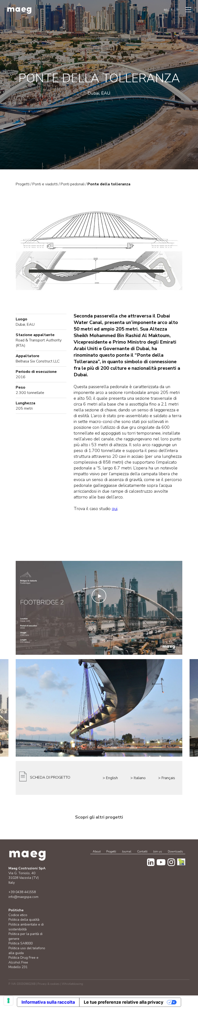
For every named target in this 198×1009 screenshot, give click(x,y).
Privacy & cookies (48, 984)
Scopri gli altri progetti (99, 817)
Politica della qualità (23, 919)
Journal (126, 851)
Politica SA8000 (20, 943)
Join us (157, 851)
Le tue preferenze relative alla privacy (123, 1002)
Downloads (175, 851)
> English (110, 778)
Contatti (142, 851)
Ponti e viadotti (45, 184)
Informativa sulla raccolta (48, 1002)
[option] (99, 708)
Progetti (111, 851)
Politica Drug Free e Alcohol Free (23, 960)
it (171, 9)
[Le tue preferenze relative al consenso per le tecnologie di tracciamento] (8, 1000)
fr (178, 9)
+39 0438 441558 (22, 892)
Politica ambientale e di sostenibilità (26, 927)
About (97, 851)
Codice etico (17, 915)
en (166, 9)
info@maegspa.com (23, 897)
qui (114, 509)
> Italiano (138, 778)
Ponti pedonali (73, 184)
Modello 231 (18, 967)
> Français (166, 778)
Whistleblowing (72, 984)
